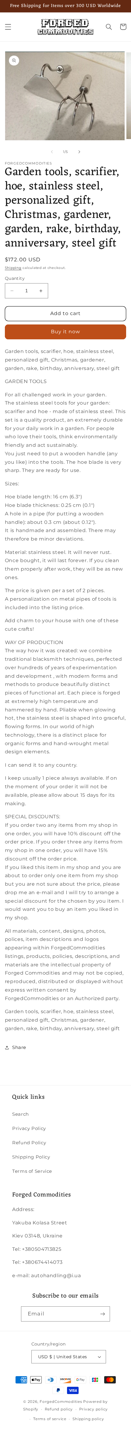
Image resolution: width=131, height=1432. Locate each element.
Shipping (13, 268)
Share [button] (19, 1047)
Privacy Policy (29, 1128)
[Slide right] (79, 151)
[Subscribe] (102, 1313)
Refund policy (59, 1409)
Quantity (15, 278)
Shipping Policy (31, 1157)
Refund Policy (29, 1142)
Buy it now (65, 331)
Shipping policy (88, 1419)
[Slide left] (51, 151)
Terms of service (49, 1419)
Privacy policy (93, 1409)
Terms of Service (32, 1171)
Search (20, 1114)
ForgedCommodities (61, 1402)
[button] (8, 27)
